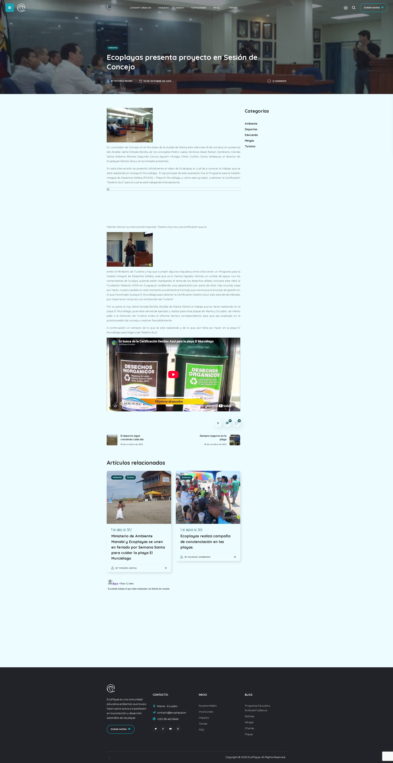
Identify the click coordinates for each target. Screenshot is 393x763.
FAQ (201, 729)
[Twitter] (156, 729)
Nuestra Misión (208, 705)
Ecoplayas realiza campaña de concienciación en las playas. (205, 541)
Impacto (204, 717)
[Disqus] (173, 616)
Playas (249, 734)
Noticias (249, 716)
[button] (345, 7)
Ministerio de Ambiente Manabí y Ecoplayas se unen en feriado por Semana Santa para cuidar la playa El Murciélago (138, 547)
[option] (138, 524)
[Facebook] (163, 729)
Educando (251, 135)
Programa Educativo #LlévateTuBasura (257, 708)
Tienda (203, 723)
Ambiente (112, 48)
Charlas (249, 728)
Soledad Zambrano (199, 557)
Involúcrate (206, 711)
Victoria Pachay (123, 81)
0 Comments (279, 81)
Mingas (249, 140)
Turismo (130, 477)
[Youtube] (170, 729)
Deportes (251, 129)
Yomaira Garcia (128, 568)
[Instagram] (178, 729)
